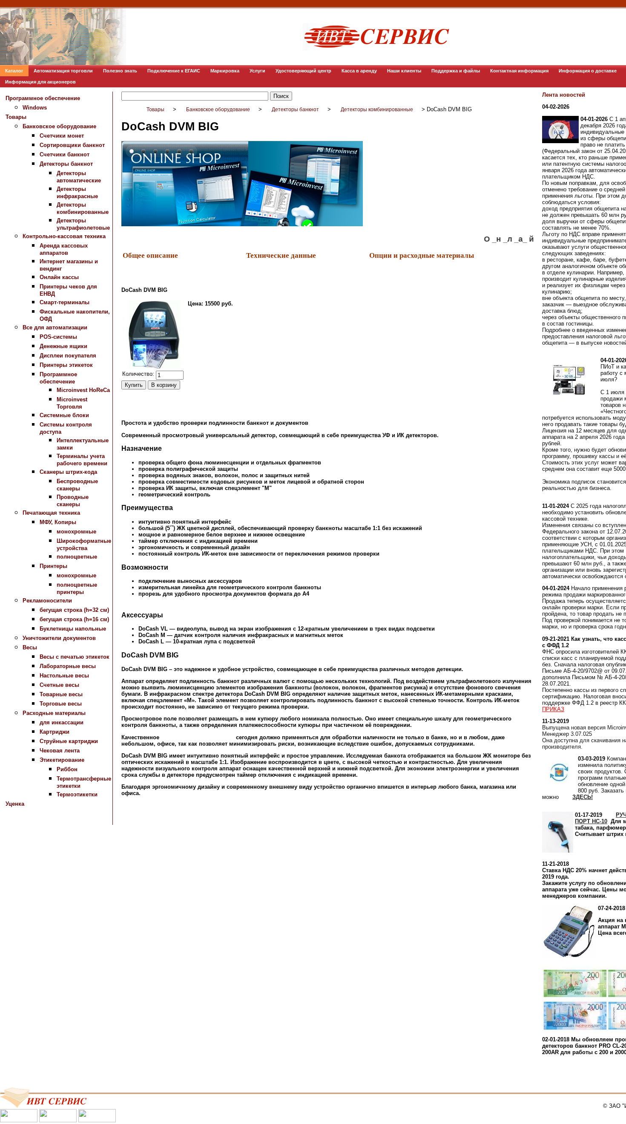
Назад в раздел (142, 831)
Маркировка (224, 70)
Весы (30, 647)
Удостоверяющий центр (303, 70)
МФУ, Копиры (58, 522)
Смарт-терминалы (64, 302)
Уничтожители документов (59, 638)
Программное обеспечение (43, 98)
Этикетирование (62, 760)
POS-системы (58, 337)
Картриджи (54, 732)
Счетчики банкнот (64, 154)
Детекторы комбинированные (377, 109)
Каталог (14, 70)
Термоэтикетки (77, 794)
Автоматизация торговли (63, 70)
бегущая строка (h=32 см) (74, 610)
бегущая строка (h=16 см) (74, 619)
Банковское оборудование (59, 126)
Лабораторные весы (68, 666)
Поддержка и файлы (455, 70)
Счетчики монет (62, 136)
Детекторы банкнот (66, 164)
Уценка (15, 804)
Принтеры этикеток (66, 365)
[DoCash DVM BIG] (154, 334)
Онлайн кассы (59, 277)
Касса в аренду (359, 70)
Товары (16, 117)
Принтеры (53, 566)
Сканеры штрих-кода (68, 472)
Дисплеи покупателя (68, 355)
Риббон (67, 769)
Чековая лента (60, 750)
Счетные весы (59, 685)
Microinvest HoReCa (83, 390)
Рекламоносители (47, 600)
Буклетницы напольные (73, 628)
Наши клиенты (404, 70)
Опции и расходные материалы (421, 255)
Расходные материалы (54, 713)
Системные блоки (64, 415)
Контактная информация (519, 70)
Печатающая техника (51, 513)
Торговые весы (61, 703)
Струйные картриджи (69, 741)
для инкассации (61, 722)
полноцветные (77, 556)
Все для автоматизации (55, 327)
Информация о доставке (588, 70)
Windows (35, 107)
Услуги (257, 70)
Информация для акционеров (40, 81)
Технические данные (281, 255)
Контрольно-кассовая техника (64, 236)
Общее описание (150, 255)
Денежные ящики (63, 346)
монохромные (76, 531)
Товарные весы (61, 694)
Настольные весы (64, 675)
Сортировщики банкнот (72, 145)
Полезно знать (120, 70)
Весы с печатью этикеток (74, 657)
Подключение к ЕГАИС (173, 70)
